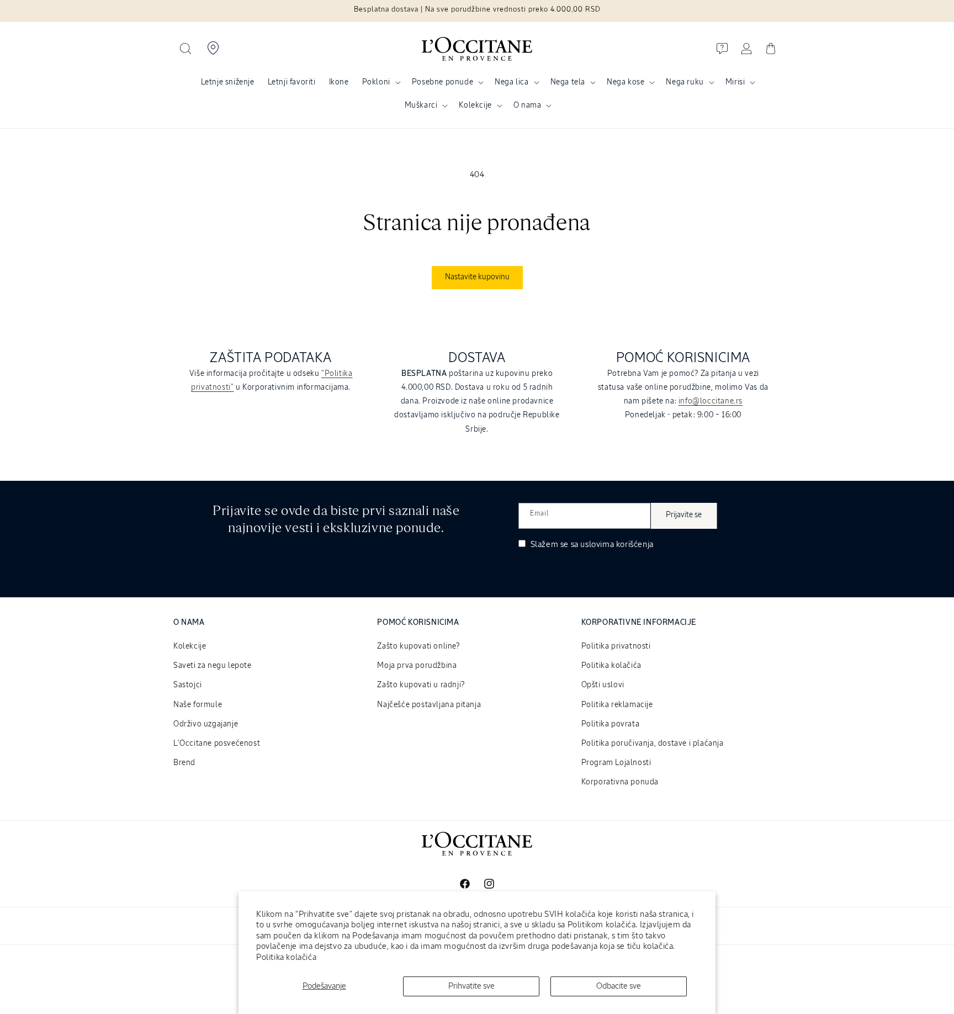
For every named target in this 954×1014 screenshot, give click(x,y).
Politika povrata (610, 724)
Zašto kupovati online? (418, 646)
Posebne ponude (442, 82)
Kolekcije (475, 105)
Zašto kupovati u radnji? (420, 685)
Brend (184, 763)
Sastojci (187, 685)
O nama (527, 105)
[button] (185, 48)
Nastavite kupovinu (477, 277)
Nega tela (567, 82)
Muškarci (421, 105)
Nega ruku (684, 82)
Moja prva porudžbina (417, 666)
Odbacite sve (618, 986)
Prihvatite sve (471, 986)
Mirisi (735, 82)
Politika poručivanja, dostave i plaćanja (652, 743)
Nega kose (625, 82)
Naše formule (197, 705)
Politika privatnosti (616, 646)
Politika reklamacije (617, 705)
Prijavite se (684, 515)
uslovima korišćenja (616, 544)
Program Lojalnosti (616, 763)
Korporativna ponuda (620, 782)
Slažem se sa (591, 544)
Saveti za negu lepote (212, 666)
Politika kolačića (286, 957)
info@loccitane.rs (711, 401)
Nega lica (511, 82)
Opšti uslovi (602, 685)
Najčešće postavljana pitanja (429, 705)
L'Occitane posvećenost (216, 743)
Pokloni (376, 82)
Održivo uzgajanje (205, 724)
